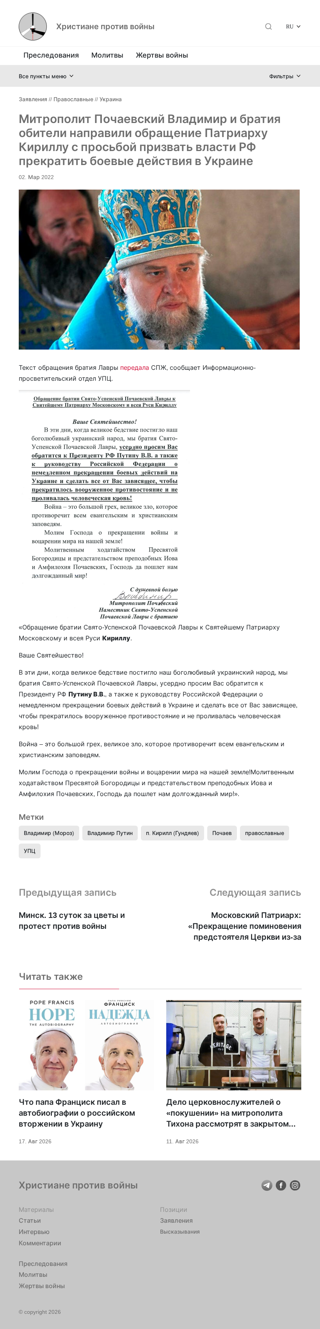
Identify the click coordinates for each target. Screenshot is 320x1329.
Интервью (34, 1232)
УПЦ (30, 850)
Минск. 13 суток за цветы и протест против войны (72, 921)
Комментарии (40, 1243)
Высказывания (180, 1231)
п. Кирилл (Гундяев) (172, 833)
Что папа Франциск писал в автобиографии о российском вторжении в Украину (77, 1113)
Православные (73, 99)
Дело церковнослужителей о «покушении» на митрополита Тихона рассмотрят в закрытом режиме (227, 1113)
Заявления (33, 99)
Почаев (222, 833)
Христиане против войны (105, 26)
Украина (111, 99)
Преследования (51, 55)
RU (289, 26)
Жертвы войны (162, 55)
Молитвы (107, 55)
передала (134, 367)
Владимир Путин (110, 833)
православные (264, 833)
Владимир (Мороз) (49, 833)
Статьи (30, 1220)
